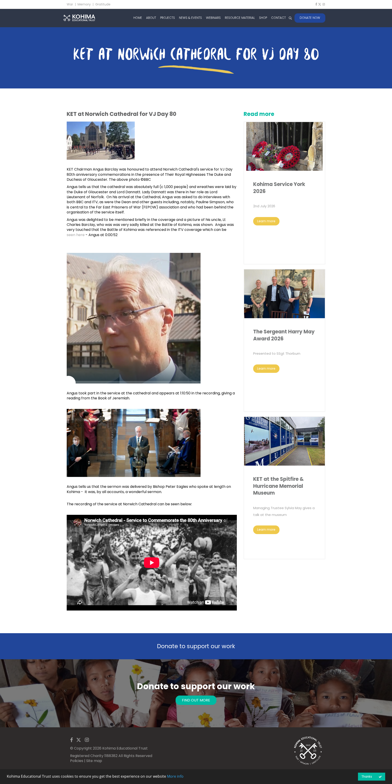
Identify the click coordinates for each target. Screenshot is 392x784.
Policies (76, 760)
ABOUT (151, 18)
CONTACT (278, 18)
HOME (137, 18)
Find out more (196, 700)
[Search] (290, 18)
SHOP (263, 18)
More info (175, 776)
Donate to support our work (196, 646)
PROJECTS (167, 18)
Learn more (266, 221)
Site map (94, 760)
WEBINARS (213, 18)
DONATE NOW (310, 18)
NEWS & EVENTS (190, 18)
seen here (76, 234)
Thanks (366, 776)
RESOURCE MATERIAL (240, 18)
